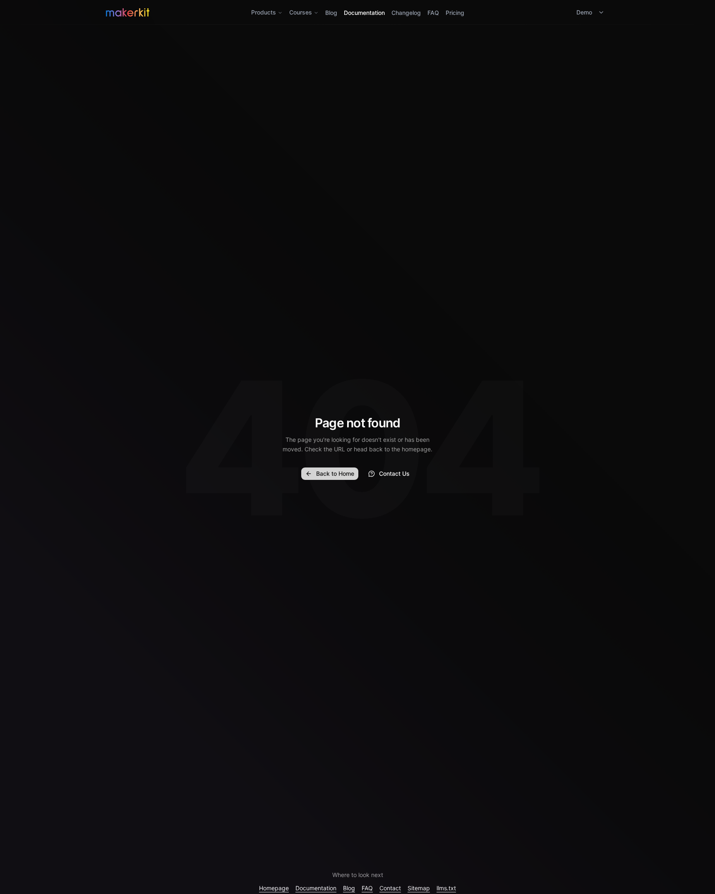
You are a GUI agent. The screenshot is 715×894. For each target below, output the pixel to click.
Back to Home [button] (335, 473)
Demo (584, 12)
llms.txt (446, 888)
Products (263, 12)
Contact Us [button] (394, 473)
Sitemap (419, 888)
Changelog (406, 12)
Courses (300, 12)
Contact (390, 888)
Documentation (364, 12)
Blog (331, 12)
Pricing (455, 12)
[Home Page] (190, 12)
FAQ (433, 12)
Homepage (274, 888)
